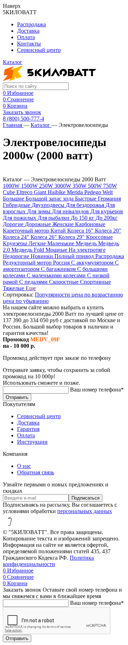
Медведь (87, 243)
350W (80, 186)
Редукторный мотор (28, 263)
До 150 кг (83, 218)
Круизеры (15, 243)
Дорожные (38, 224)
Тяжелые (14, 288)
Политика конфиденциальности (48, 561)
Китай (58, 231)
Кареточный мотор (26, 231)
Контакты (29, 44)
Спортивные (95, 282)
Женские (63, 224)
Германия (109, 199)
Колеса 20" (108, 231)
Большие (14, 199)
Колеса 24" (17, 237)
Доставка (28, 31)
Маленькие (61, 243)
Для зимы (39, 211)
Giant (41, 192)
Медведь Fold (28, 250)
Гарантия (28, 429)
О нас (24, 466)
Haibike (57, 192)
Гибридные (17, 205)
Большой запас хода (50, 199)
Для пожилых (20, 218)
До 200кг (107, 218)
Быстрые (86, 199)
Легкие (37, 243)
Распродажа (31, 24)
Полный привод (74, 256)
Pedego (93, 192)
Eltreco (25, 192)
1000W (12, 186)
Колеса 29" (72, 237)
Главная (13, 125)
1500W (30, 186)
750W (110, 186)
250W (46, 186)
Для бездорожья (86, 205)
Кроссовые (99, 237)
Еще (31, 288)
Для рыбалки (54, 218)
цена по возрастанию (97, 295)
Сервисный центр (39, 50)
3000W (63, 186)
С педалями (34, 282)
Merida (75, 192)
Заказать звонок (22, 112)
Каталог (41, 125)
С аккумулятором (93, 263)
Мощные (57, 250)
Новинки (42, 256)
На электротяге (87, 250)
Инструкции (32, 442)
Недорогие (17, 256)
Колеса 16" (81, 231)
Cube (9, 192)
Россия (62, 263)
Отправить (17, 397)
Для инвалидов (71, 211)
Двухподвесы (49, 205)
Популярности (53, 295)
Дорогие (14, 224)
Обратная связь (35, 472)
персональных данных (84, 511)
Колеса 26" (44, 237)
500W (95, 186)
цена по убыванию (26, 301)
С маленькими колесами (57, 275)
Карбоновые (90, 224)
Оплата (26, 37)
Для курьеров (106, 211)
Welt (107, 192)
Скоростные (64, 282)
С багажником (59, 269)
